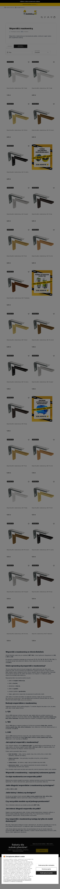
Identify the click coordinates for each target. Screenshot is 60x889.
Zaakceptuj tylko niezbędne (46, 865)
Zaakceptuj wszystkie (46, 873)
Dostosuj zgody (46, 869)
